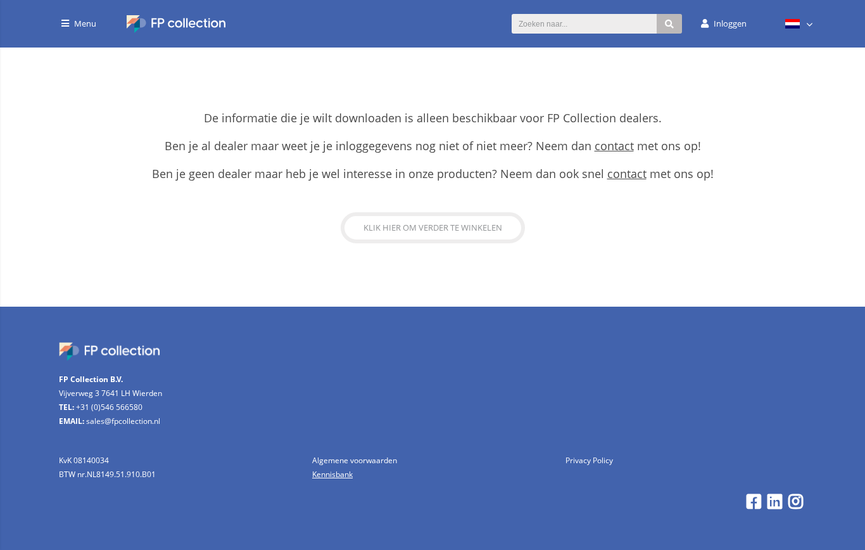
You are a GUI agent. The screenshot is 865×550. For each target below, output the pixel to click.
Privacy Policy (589, 460)
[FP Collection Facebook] (753, 504)
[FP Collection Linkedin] (774, 504)
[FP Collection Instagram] (795, 504)
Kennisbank (332, 474)
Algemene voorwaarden (354, 460)
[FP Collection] (176, 29)
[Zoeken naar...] (669, 24)
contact (614, 145)
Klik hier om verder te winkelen (432, 227)
